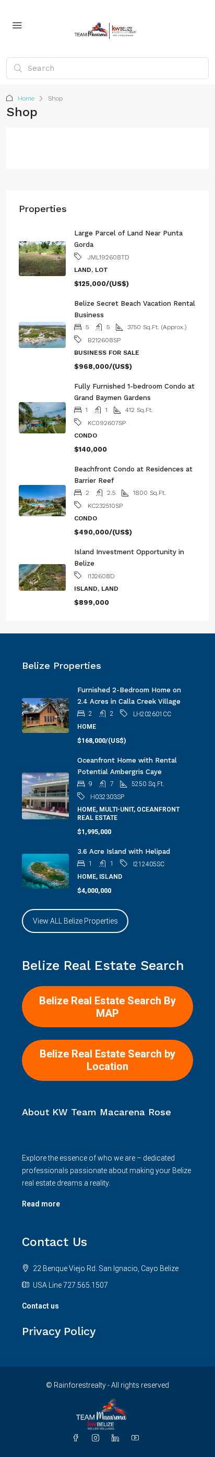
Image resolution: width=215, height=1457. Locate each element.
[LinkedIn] (117, 1438)
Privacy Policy (58, 1331)
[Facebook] (77, 1438)
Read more (41, 1204)
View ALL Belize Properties (75, 921)
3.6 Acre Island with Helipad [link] (123, 851)
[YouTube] (137, 1438)
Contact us (40, 1306)
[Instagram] (97, 1438)
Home (26, 98)
